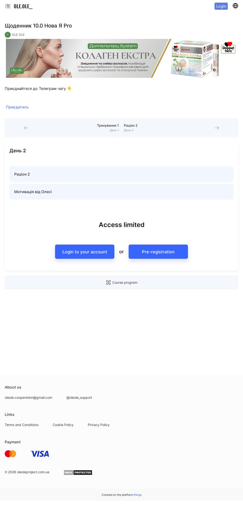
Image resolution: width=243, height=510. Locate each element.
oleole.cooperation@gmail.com (28, 397)
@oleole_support (79, 397)
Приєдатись (17, 107)
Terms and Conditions (21, 425)
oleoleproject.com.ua (33, 472)
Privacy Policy (99, 425)
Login (221, 6)
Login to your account (84, 251)
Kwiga (138, 494)
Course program (124, 282)
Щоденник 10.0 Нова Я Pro (38, 26)
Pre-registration (158, 251)
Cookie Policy (63, 425)
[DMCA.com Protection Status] (78, 474)
